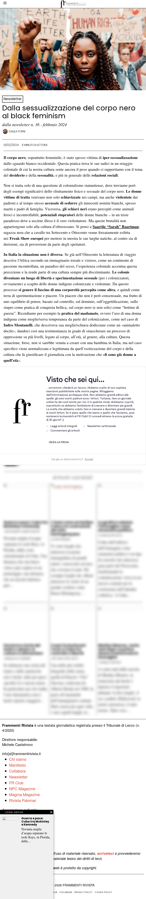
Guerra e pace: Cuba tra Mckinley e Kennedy (35, 821)
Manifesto (17, 765)
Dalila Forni (17, 131)
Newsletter (13, 98)
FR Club (16, 782)
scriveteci (105, 853)
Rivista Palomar (22, 800)
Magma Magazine (24, 794)
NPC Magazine (22, 788)
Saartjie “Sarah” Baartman (116, 226)
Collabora (17, 771)
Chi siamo (17, 759)
